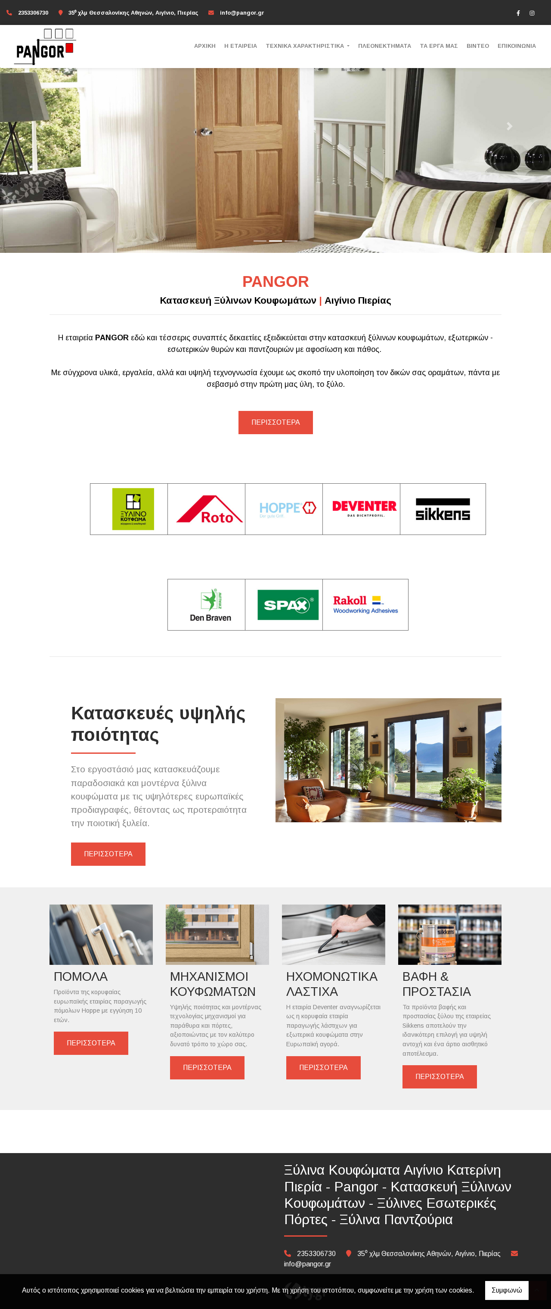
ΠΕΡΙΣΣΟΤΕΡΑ (275, 422)
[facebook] (518, 13)
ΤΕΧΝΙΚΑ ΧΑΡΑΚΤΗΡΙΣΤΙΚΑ (306, 46)
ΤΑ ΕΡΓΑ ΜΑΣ (439, 46)
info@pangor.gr (242, 12)
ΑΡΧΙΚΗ (205, 46)
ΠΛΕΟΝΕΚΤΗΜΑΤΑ (384, 46)
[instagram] (532, 13)
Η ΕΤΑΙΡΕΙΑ (240, 46)
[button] (41, 126)
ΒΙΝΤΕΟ (478, 46)
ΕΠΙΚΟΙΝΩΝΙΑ (517, 46)
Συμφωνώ (507, 1290)
